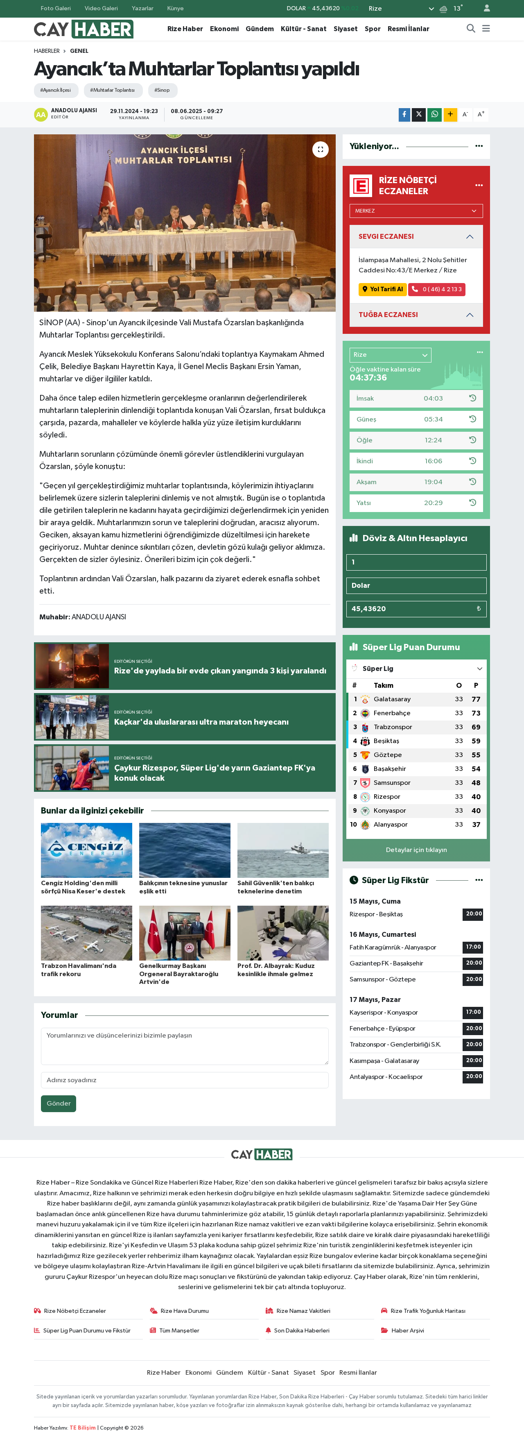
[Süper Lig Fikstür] (479, 880)
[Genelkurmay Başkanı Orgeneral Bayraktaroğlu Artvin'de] (184, 932)
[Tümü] (479, 146)
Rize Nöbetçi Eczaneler (75, 1311)
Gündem (260, 28)
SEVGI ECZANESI (386, 236)
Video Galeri (101, 8)
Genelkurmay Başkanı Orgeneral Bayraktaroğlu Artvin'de (178, 974)
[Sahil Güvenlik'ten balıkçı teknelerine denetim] (283, 850)
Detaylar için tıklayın (416, 850)
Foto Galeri (56, 8)
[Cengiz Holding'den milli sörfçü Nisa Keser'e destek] (86, 850)
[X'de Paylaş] (419, 115)
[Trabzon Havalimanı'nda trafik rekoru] (86, 932)
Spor (373, 28)
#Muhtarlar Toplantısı (112, 90)
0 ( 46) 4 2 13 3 (442, 289)
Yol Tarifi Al (386, 289)
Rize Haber (185, 28)
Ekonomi (224, 28)
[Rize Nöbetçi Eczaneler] (479, 185)
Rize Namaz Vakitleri (303, 1311)
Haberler (47, 51)
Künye (175, 8)
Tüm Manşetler (179, 1331)
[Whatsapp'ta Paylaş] (434, 115)
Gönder (59, 1103)
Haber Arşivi (408, 1331)
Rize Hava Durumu (185, 1311)
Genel (79, 51)
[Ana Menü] (486, 29)
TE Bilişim (83, 1428)
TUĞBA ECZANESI (388, 314)
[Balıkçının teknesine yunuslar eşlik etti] (184, 850)
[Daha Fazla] (450, 115)
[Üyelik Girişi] (483, 9)
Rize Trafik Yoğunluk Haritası (428, 1311)
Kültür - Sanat (304, 28)
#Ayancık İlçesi (55, 90)
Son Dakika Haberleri (302, 1331)
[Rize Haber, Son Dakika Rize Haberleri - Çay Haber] (84, 28)
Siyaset (346, 28)
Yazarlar (143, 8)
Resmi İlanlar (408, 28)
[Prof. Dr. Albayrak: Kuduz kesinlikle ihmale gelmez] (283, 932)
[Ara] (471, 29)
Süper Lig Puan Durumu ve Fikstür (87, 1331)
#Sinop (162, 90)
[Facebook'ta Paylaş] (404, 115)
